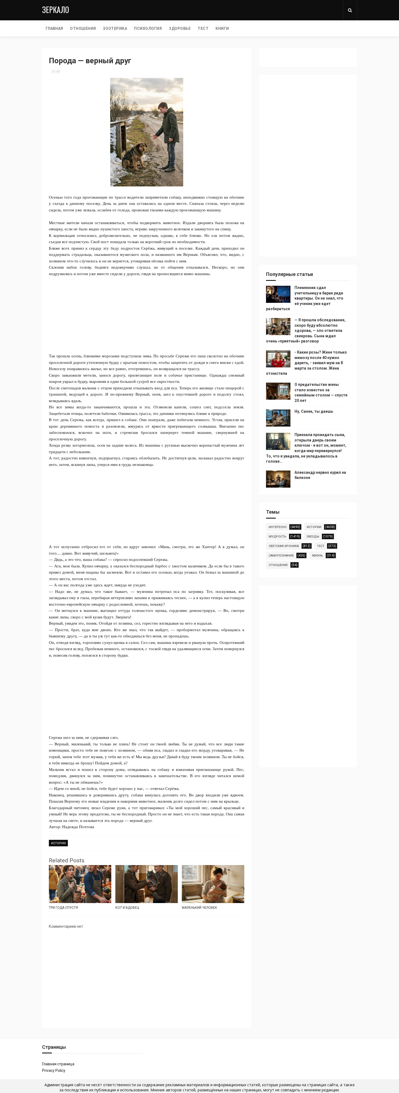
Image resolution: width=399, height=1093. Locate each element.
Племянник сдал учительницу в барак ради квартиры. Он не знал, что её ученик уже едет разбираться (304, 298)
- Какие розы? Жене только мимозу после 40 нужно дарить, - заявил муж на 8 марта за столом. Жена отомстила (306, 363)
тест (320, 546)
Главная (54, 28)
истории (58, 843)
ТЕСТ (203, 28)
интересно (278, 527)
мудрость (277, 536)
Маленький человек (199, 908)
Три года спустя (63, 908)
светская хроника (284, 546)
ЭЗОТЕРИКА (115, 28)
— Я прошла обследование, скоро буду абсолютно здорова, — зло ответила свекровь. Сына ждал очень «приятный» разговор (306, 330)
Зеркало (55, 9)
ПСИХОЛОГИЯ (148, 28)
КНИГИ (222, 28)
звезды (312, 536)
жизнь (317, 555)
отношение (278, 565)
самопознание (281, 555)
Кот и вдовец (127, 908)
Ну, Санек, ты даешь (313, 411)
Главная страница (58, 1064)
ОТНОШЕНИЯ (83, 28)
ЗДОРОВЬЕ (180, 28)
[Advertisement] (146, 315)
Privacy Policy (53, 1070)
